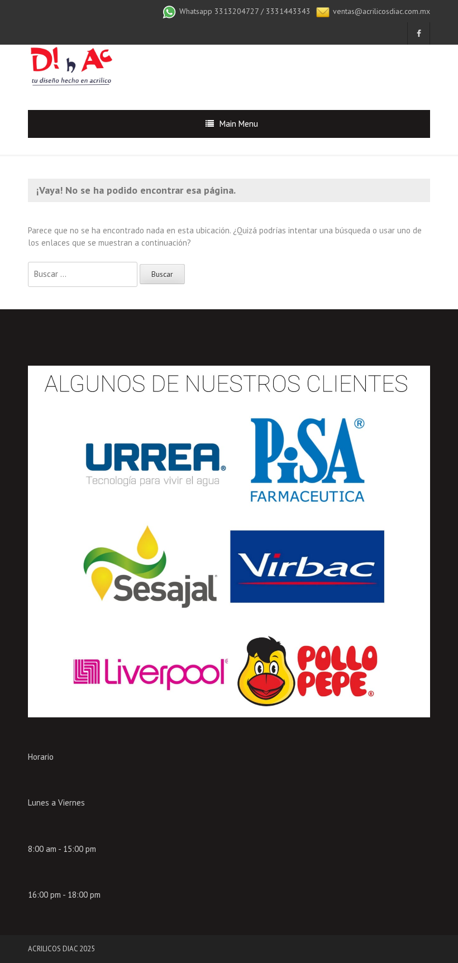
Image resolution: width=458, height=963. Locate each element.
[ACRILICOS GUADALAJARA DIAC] (70, 68)
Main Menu (239, 123)
